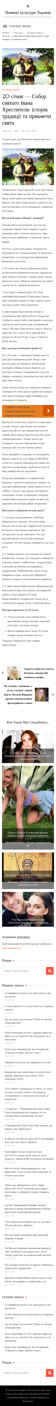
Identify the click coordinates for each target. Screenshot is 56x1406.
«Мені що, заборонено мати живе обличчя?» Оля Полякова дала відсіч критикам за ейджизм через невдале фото (27, 1190)
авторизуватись (11, 948)
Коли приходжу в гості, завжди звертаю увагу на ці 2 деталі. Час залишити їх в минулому (28, 1036)
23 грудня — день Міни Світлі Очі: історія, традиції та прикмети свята (28, 876)
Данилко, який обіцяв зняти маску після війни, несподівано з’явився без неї (28, 1279)
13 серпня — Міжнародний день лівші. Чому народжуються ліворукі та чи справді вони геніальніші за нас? (27, 1112)
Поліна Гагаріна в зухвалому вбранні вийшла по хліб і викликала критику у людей (28, 835)
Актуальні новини (11, 90)
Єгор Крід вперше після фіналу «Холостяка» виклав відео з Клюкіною (28, 921)
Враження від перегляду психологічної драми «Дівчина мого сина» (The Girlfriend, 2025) (28, 1075)
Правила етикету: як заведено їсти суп (28, 1062)
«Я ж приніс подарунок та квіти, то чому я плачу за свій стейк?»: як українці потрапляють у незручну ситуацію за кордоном (28, 1094)
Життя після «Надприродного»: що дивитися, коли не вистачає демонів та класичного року (28, 1172)
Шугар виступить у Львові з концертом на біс (28, 844)
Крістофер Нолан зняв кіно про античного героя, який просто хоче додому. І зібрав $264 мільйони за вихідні (29, 1155)
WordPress (27, 1401)
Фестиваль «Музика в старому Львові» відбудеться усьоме (28, 883)
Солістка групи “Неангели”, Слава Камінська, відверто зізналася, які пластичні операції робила (28, 755)
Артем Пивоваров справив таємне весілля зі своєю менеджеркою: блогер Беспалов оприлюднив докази (27, 1209)
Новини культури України (28, 12)
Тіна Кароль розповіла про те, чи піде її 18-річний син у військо (28, 1223)
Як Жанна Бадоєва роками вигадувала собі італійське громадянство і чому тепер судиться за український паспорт (28, 1252)
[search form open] (28, 6)
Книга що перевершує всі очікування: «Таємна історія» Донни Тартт (27, 1051)
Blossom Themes (28, 1397)
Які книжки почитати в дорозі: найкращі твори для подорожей (29, 1266)
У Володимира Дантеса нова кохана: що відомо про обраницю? (29, 1127)
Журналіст (7, 130)
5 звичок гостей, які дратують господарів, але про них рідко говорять (29, 1140)
